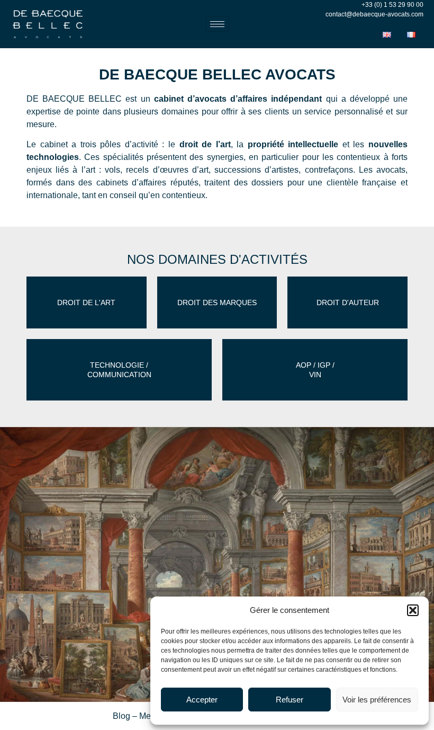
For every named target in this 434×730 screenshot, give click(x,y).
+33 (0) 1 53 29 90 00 (392, 4)
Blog (121, 715)
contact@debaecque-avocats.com (374, 14)
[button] (413, 610)
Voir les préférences (376, 699)
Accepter (202, 699)
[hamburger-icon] (217, 24)
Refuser (289, 699)
